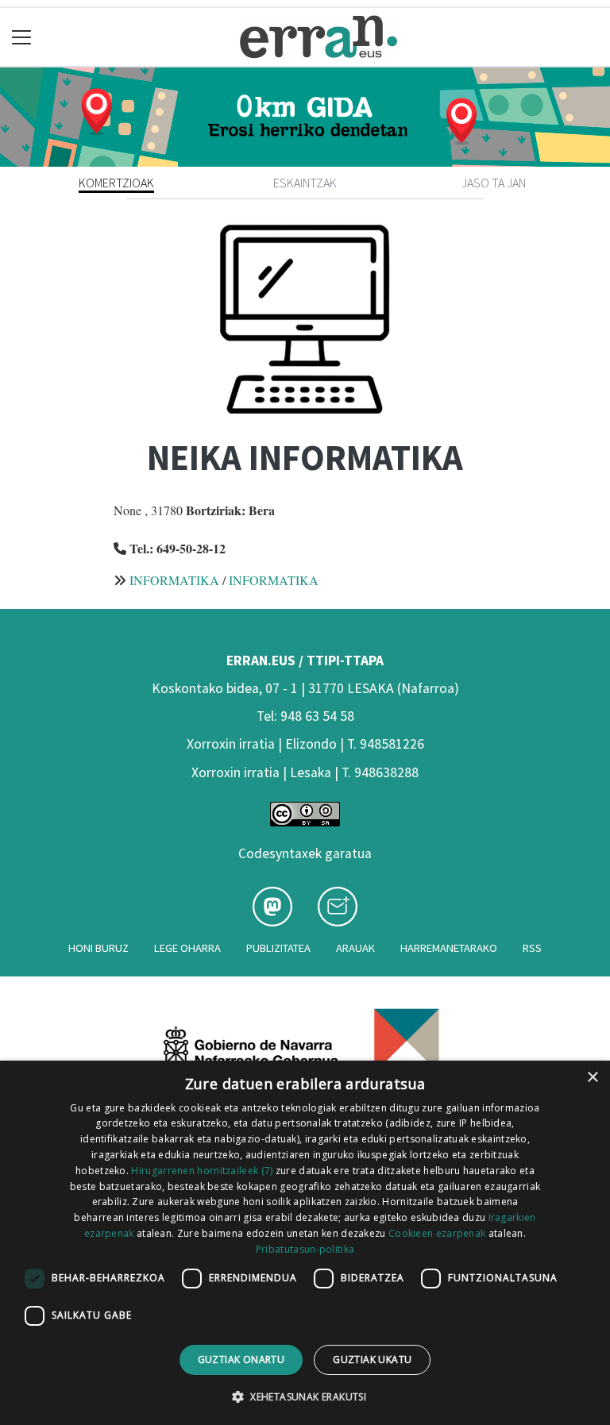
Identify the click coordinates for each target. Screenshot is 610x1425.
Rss (532, 948)
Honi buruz (98, 948)
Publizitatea (278, 948)
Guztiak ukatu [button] (372, 1359)
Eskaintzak (305, 183)
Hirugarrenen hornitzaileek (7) (201, 1170)
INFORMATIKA (174, 580)
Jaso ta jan (493, 183)
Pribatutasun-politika (305, 1249)
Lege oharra (187, 948)
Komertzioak (116, 183)
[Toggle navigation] (22, 37)
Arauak (355, 948)
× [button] (592, 1078)
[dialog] (305, 1243)
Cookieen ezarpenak (436, 1233)
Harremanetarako (448, 948)
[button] (305, 1396)
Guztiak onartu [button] (241, 1359)
